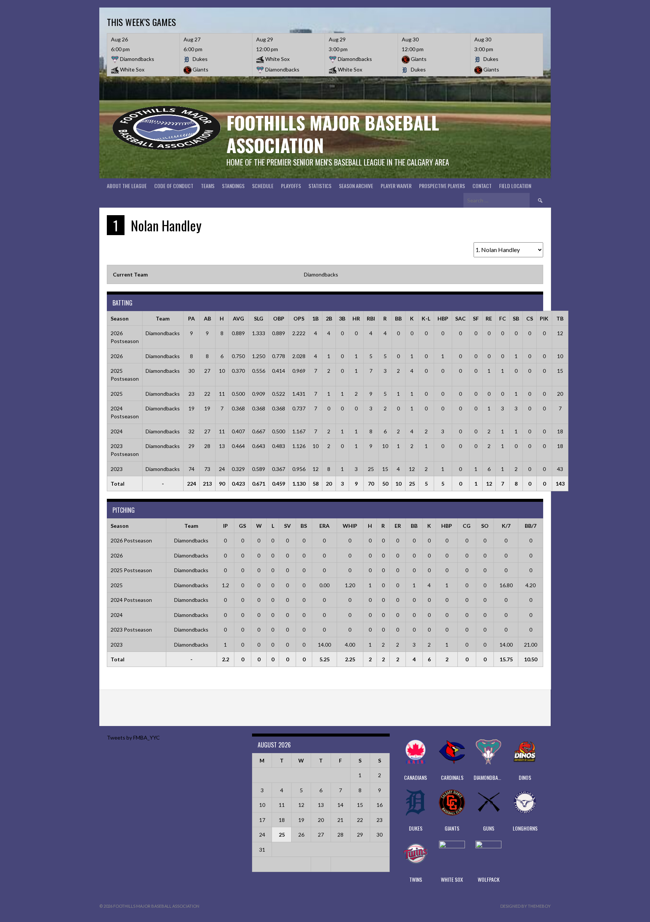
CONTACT (482, 186)
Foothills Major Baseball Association (332, 133)
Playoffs (291, 186)
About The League (127, 186)
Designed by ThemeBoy (525, 906)
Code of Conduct (173, 186)
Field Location (515, 186)
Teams (207, 186)
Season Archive (356, 186)
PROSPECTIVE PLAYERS (442, 186)
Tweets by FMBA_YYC (133, 737)
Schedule (262, 186)
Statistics (319, 186)
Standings (233, 186)
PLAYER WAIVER (396, 186)
